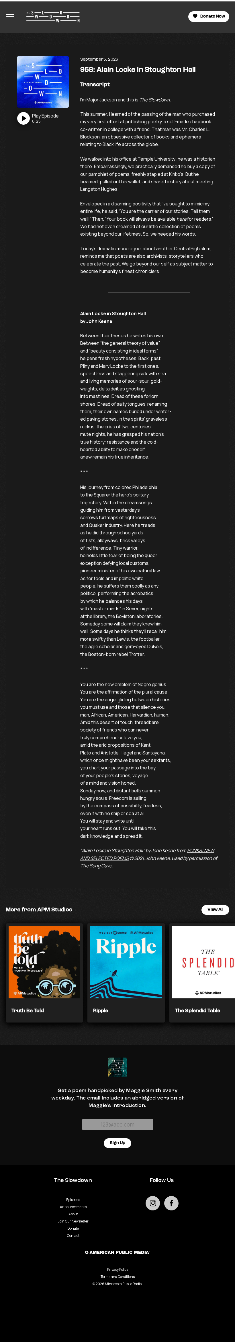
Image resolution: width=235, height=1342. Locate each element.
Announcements (73, 1206)
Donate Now (212, 16)
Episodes (73, 1199)
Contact (73, 1235)
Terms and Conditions (118, 1276)
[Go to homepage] (50, 16)
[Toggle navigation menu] (10, 16)
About (73, 1214)
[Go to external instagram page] (153, 1203)
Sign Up (117, 1143)
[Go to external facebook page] (171, 1203)
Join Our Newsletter (73, 1221)
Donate (73, 1228)
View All (215, 910)
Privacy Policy (117, 1269)
